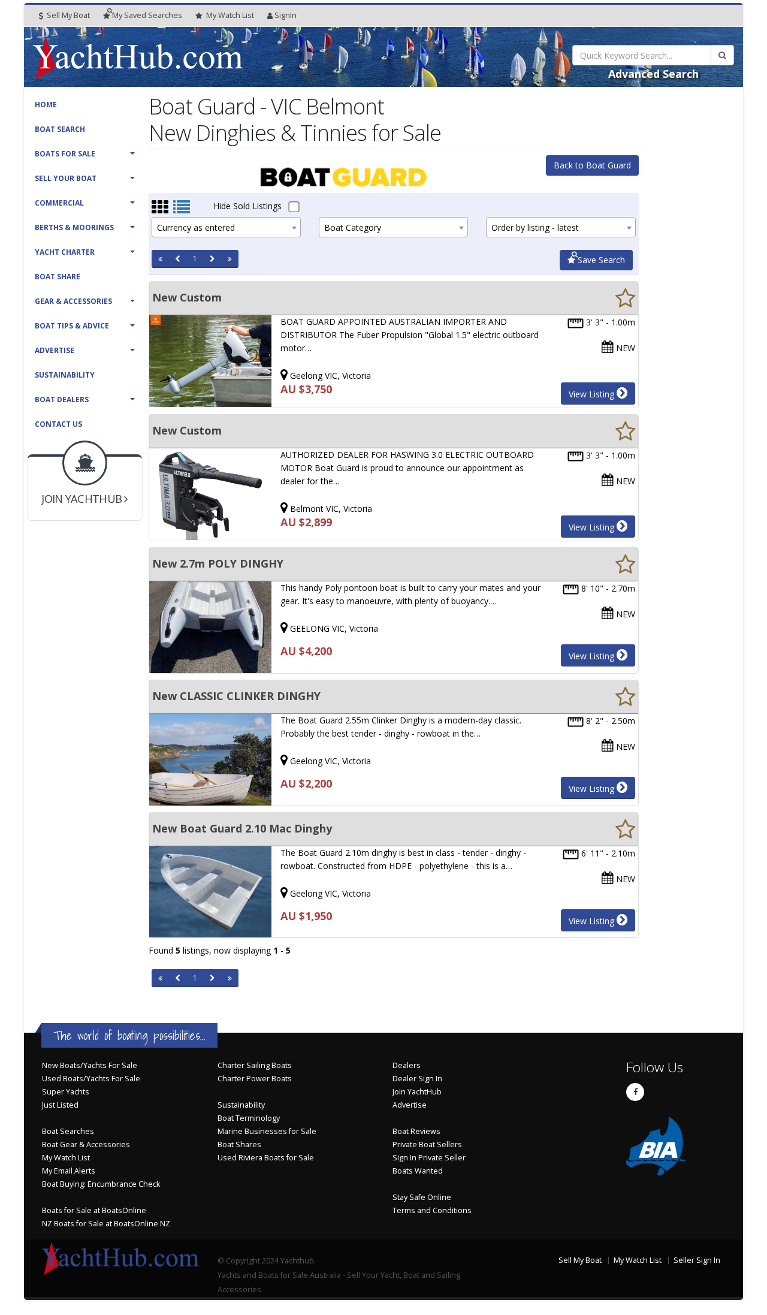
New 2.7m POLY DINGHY (217, 563)
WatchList (230, 15)
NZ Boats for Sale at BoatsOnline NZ (106, 1224)
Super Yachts (65, 1092)
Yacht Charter (65, 252)
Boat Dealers (62, 399)
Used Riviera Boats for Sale (266, 1158)
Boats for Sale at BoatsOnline (94, 1210)
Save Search (600, 260)
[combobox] (226, 227)
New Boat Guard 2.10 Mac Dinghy (242, 828)
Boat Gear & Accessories (86, 1144)
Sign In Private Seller (429, 1158)
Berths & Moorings (74, 227)
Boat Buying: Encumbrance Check (101, 1184)
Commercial (59, 203)
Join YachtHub (417, 1092)
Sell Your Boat (65, 178)
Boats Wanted (417, 1171)
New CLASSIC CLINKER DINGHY (236, 695)
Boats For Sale (65, 154)
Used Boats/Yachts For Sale (91, 1078)
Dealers (406, 1065)
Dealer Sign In (417, 1078)
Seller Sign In (697, 1260)
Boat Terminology (249, 1118)
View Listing (593, 394)
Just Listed (60, 1105)
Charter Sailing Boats (255, 1065)
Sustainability (65, 375)
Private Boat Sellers (427, 1144)
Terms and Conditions (432, 1210)
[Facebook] (635, 1092)
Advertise (54, 350)
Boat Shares (239, 1144)
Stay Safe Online (421, 1197)
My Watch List (66, 1158)
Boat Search (60, 129)
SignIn (285, 15)
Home (46, 104)
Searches (147, 15)
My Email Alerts (68, 1171)
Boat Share (57, 277)
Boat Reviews (416, 1131)
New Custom (187, 297)
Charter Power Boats (255, 1078)
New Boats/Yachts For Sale (89, 1065)
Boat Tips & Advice (72, 326)
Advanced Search (653, 74)
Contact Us (58, 424)
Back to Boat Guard (592, 165)
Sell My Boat (67, 15)
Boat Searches (68, 1131)
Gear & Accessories (73, 301)
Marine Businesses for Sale (267, 1131)
